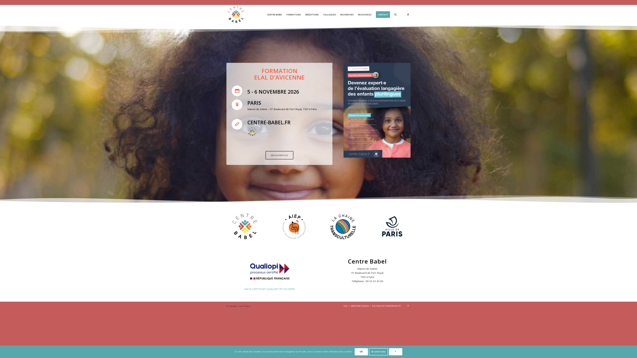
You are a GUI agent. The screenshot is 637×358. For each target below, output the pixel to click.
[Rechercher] (395, 14)
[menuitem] (274, 14)
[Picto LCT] (343, 226)
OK (361, 351)
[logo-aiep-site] (294, 226)
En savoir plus (378, 351)
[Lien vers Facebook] (408, 14)
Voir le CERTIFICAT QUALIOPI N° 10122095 (269, 289)
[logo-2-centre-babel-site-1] (236, 14)
